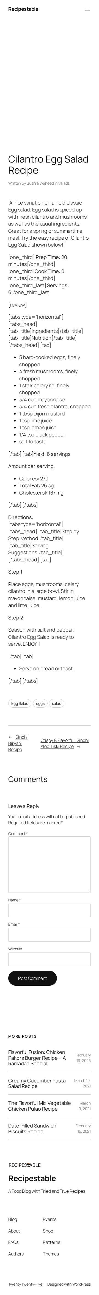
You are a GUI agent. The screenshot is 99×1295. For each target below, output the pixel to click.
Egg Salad (19, 703)
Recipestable (23, 9)
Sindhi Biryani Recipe (18, 743)
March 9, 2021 (85, 1105)
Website (15, 948)
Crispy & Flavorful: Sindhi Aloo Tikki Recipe (65, 743)
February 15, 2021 (83, 1128)
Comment (18, 833)
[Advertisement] (49, 87)
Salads (64, 183)
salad (56, 703)
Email (14, 924)
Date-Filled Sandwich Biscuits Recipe (32, 1128)
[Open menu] (87, 9)
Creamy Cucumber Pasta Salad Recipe (37, 1083)
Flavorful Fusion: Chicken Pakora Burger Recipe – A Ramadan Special (37, 1057)
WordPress (81, 1284)
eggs (40, 703)
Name (14, 899)
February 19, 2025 (83, 1057)
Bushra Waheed (40, 183)
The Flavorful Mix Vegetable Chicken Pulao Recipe (39, 1105)
